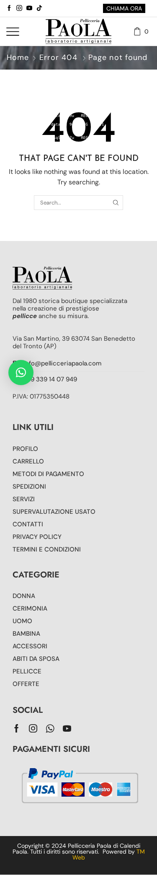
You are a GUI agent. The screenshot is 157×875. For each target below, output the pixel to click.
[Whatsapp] (50, 728)
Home (18, 57)
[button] (20, 372)
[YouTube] (29, 8)
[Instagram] (19, 8)
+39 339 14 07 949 (50, 379)
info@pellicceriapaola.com (62, 363)
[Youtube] (67, 728)
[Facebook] (9, 8)
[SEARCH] (115, 202)
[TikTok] (39, 8)
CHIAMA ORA (124, 8)
